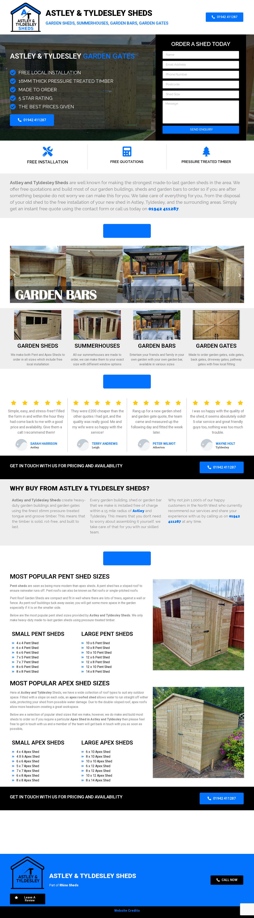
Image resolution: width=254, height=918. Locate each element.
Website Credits (127, 910)
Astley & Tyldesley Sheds (99, 13)
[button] (14, 274)
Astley (138, 511)
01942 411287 (163, 208)
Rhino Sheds (69, 885)
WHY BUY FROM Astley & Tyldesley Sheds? (79, 488)
